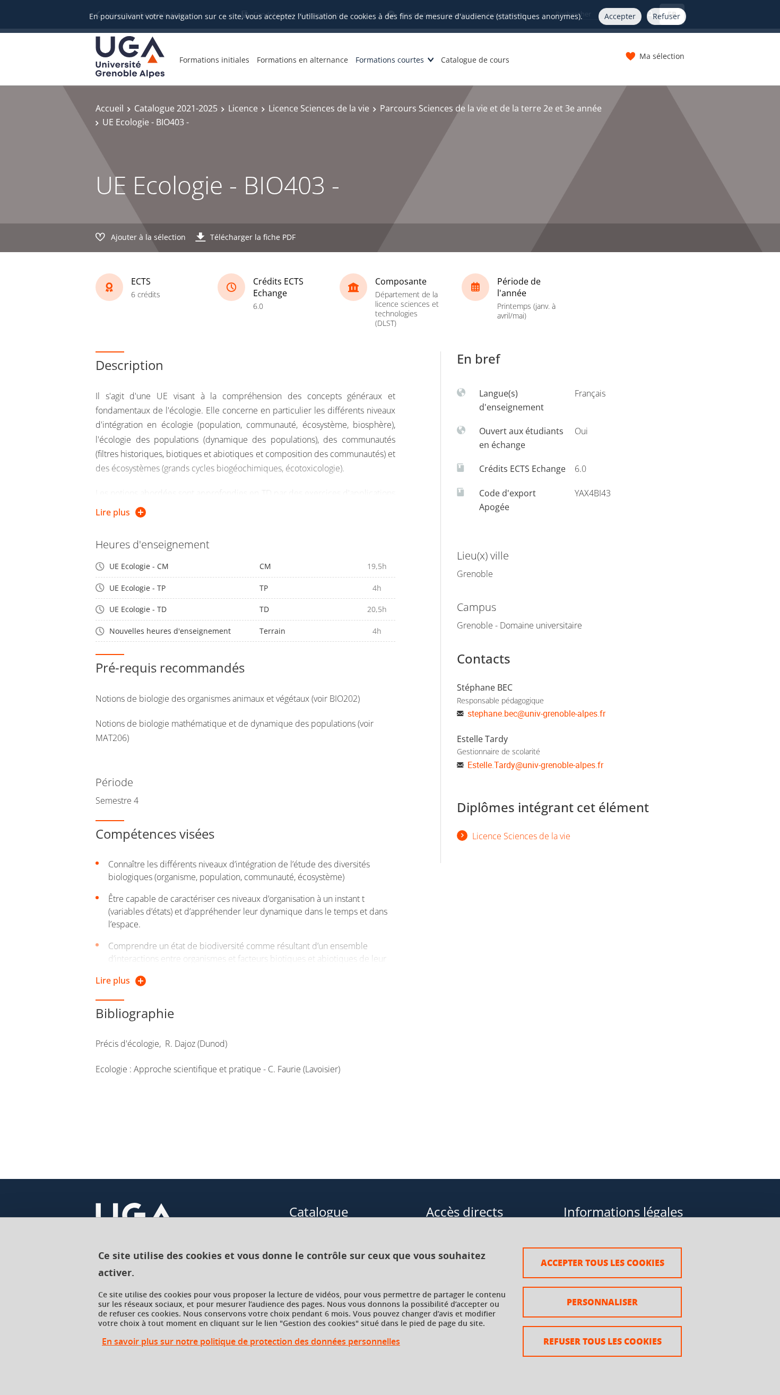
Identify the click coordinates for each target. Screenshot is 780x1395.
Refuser (666, 16)
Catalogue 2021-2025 (176, 108)
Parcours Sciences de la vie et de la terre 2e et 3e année (491, 108)
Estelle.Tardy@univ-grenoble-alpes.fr (535, 765)
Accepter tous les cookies (602, 1262)
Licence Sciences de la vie (318, 108)
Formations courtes (390, 60)
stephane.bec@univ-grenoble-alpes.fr (536, 713)
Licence (243, 108)
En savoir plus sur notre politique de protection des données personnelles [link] (251, 1342)
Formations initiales (214, 60)
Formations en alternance (302, 60)
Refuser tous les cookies (602, 1341)
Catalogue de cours (475, 60)
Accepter (620, 16)
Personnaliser (602, 1302)
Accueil (110, 108)
